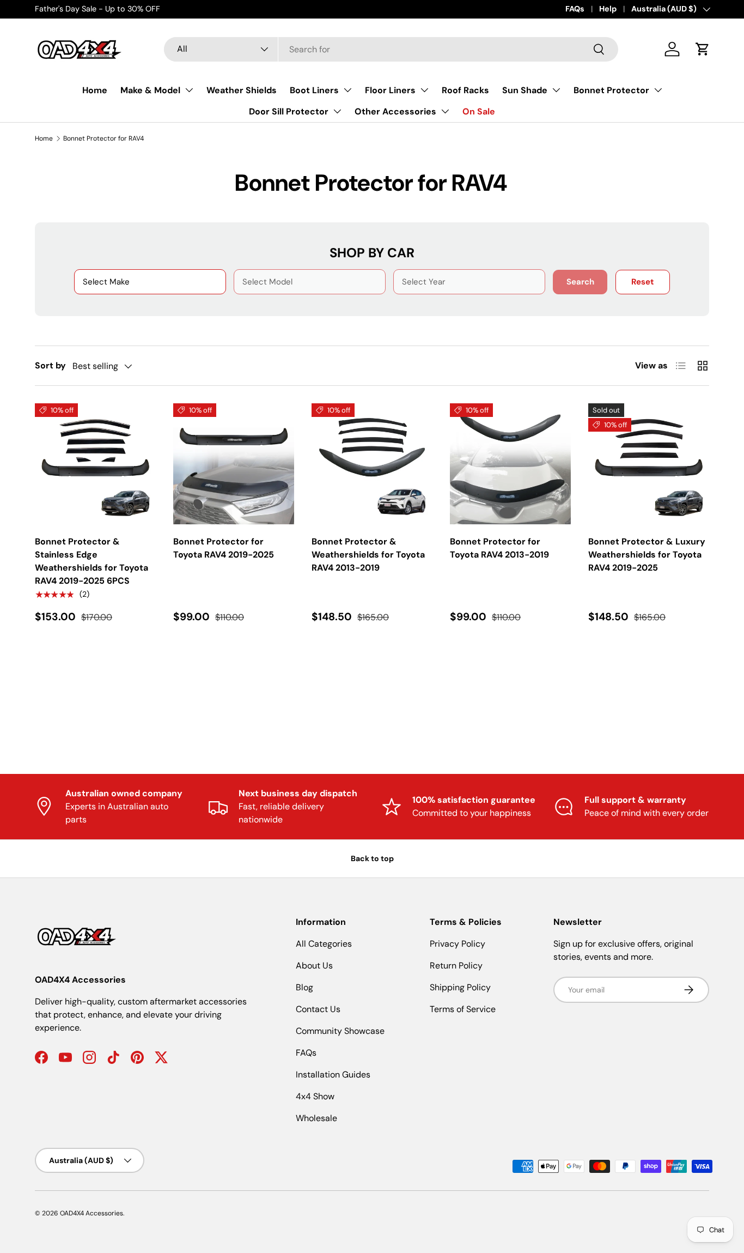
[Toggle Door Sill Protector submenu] (337, 111)
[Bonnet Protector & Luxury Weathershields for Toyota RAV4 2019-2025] (648, 463)
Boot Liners (314, 90)
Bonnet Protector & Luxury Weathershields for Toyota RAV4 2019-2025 (646, 554)
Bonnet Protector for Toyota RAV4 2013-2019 (499, 548)
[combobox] (391, 49)
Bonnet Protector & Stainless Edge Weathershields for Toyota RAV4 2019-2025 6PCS (91, 561)
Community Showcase (340, 1031)
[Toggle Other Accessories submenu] (445, 111)
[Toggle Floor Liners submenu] (424, 89)
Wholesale (316, 1118)
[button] (703, 49)
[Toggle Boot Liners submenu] (347, 89)
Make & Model (150, 90)
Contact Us (318, 1009)
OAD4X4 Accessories (91, 1213)
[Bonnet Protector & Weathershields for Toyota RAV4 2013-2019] (372, 463)
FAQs (574, 9)
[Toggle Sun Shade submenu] (556, 89)
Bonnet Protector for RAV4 (103, 138)
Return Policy (456, 965)
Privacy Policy (457, 943)
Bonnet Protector (611, 90)
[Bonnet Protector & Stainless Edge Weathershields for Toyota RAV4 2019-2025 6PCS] (95, 463)
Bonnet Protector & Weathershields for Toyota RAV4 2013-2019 (368, 554)
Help (608, 9)
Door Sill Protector (288, 111)
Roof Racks (465, 90)
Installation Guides (333, 1074)
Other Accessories (395, 111)
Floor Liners (390, 90)
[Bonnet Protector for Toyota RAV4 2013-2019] (510, 463)
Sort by (50, 365)
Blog (304, 987)
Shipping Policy (460, 987)
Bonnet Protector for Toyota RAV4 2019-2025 (223, 548)
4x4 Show (315, 1096)
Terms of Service (463, 1009)
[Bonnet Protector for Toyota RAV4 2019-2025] (233, 463)
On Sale (478, 111)
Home (94, 90)
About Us (314, 965)
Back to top (372, 858)
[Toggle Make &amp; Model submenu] (189, 89)
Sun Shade (524, 90)
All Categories (324, 943)
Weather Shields (241, 90)
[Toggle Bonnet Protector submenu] (657, 89)
